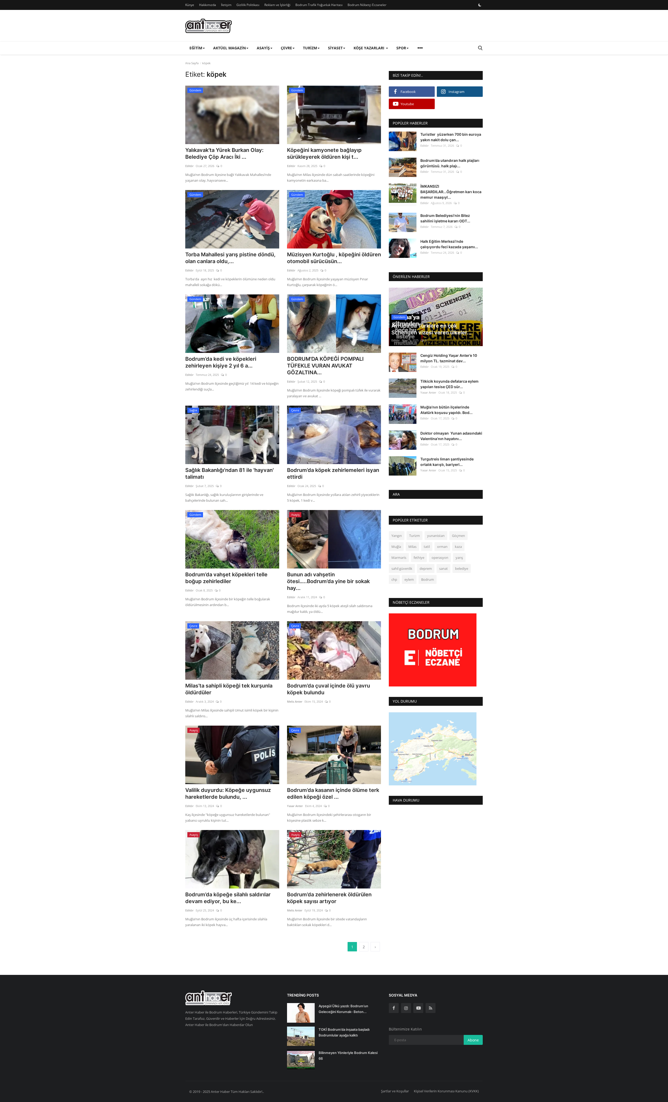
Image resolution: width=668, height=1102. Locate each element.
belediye (461, 568)
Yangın (396, 535)
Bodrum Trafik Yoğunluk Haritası (319, 5)
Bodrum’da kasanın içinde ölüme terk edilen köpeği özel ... (333, 793)
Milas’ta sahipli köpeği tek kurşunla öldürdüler (228, 689)
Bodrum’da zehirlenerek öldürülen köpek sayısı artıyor (329, 897)
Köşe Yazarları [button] (369, 47)
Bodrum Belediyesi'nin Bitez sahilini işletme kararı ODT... (445, 218)
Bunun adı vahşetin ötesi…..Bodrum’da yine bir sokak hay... (328, 581)
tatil (427, 546)
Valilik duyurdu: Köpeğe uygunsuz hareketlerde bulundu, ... (228, 793)
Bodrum (427, 579)
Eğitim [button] (195, 47)
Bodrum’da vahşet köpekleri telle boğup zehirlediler (227, 577)
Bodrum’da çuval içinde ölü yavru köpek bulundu (328, 689)
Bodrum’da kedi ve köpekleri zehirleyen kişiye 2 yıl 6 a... (220, 362)
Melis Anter (294, 701)
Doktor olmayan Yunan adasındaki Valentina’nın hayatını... (451, 436)
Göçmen (458, 535)
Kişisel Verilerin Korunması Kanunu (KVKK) (446, 1091)
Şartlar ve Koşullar (395, 1091)
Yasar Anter (295, 806)
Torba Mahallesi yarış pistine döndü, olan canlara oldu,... (230, 257)
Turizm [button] (310, 47)
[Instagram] (406, 1008)
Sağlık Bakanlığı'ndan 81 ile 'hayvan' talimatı (229, 473)
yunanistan (436, 535)
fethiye (419, 557)
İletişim (226, 5)
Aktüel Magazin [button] (229, 47)
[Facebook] (394, 1008)
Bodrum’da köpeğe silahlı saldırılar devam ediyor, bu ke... (228, 897)
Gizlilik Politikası (247, 5)
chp (394, 579)
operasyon (440, 557)
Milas (412, 546)
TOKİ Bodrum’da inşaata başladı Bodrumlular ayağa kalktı (344, 1032)
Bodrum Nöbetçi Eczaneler (367, 5)
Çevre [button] (286, 47)
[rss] (431, 1008)
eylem (409, 579)
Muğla (396, 546)
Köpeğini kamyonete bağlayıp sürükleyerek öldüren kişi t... (324, 153)
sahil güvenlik (401, 568)
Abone (473, 1040)
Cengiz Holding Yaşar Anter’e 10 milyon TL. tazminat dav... (448, 358)
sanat (443, 568)
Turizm (414, 535)
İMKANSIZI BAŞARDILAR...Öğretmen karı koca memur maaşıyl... (450, 191)
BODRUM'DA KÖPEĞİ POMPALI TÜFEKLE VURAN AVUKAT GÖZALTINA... (325, 366)
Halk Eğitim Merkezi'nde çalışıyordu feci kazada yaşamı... (449, 244)
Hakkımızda (207, 5)
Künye (189, 5)
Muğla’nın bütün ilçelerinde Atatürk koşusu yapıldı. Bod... (446, 410)
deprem (426, 568)
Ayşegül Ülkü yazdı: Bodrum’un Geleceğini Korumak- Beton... (343, 1009)
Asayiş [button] (263, 47)
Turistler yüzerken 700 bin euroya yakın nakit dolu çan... (450, 137)
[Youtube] (418, 1008)
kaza (458, 546)
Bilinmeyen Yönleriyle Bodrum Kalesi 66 (348, 1055)
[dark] (480, 5)
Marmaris (398, 557)
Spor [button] (401, 47)
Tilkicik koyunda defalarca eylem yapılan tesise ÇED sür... (449, 384)
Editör (189, 166)
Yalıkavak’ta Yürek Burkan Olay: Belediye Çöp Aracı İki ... (224, 153)
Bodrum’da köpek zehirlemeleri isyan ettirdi (333, 473)
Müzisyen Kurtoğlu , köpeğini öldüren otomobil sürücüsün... (334, 257)
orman (442, 546)
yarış (459, 557)
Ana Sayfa (192, 63)
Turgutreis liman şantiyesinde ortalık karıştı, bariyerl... (447, 462)
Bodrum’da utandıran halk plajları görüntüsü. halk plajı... (449, 163)
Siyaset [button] (335, 47)
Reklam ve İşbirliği (277, 5)
